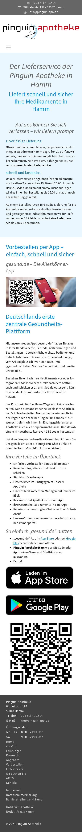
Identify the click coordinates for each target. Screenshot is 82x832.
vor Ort (11, 746)
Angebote (12, 760)
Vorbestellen (14, 764)
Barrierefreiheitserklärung (24, 799)
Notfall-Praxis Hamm (20, 811)
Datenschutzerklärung (21, 795)
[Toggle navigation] (8, 47)
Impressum (14, 790)
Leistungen (13, 751)
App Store (47, 538)
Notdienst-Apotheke (20, 807)
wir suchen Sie (16, 773)
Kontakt (11, 783)
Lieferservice (15, 769)
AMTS (10, 778)
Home (10, 742)
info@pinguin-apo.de (43, 12)
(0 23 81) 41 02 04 (44, 3)
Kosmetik (12, 755)
